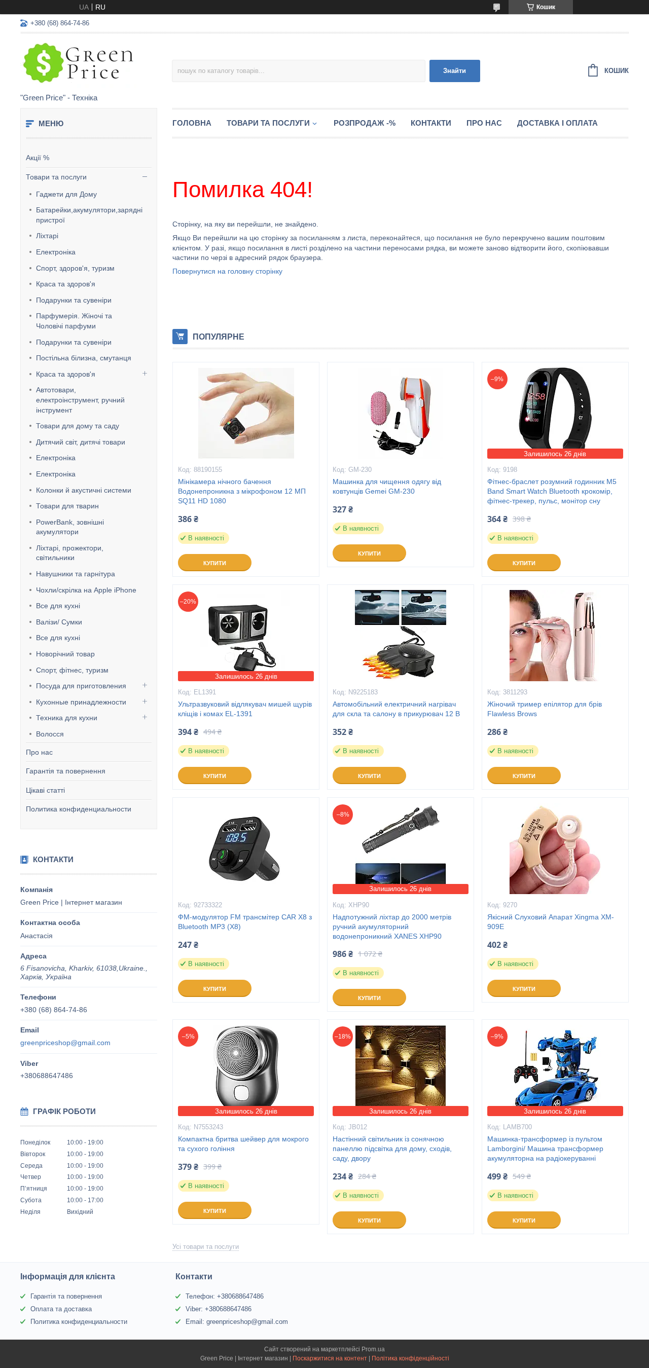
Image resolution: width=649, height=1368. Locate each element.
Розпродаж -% (364, 123)
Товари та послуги (56, 177)
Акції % (37, 158)
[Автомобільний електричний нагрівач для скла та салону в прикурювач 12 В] (400, 635)
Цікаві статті (45, 790)
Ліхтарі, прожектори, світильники (69, 553)
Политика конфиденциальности (78, 809)
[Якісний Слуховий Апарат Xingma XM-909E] (555, 848)
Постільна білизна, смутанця (83, 358)
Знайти (454, 71)
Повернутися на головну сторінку (227, 271)
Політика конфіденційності (410, 1358)
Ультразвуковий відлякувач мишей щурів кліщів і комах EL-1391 (245, 709)
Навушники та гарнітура (75, 574)
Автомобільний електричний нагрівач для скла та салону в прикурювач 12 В (396, 709)
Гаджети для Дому (66, 194)
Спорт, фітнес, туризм (72, 670)
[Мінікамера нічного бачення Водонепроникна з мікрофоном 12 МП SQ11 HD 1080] (246, 413)
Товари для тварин (67, 506)
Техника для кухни (66, 718)
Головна (191, 123)
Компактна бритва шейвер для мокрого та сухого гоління (243, 1144)
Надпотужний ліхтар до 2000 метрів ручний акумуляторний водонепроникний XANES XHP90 (392, 926)
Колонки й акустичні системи (83, 490)
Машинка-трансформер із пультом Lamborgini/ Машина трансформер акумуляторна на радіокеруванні (545, 1148)
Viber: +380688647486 (218, 1309)
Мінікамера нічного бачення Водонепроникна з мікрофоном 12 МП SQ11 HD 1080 (242, 491)
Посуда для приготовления (81, 686)
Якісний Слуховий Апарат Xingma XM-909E (550, 922)
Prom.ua (373, 1349)
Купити (214, 563)
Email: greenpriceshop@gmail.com (237, 1321)
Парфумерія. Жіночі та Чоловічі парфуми (74, 321)
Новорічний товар (65, 654)
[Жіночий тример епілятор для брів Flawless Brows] (555, 635)
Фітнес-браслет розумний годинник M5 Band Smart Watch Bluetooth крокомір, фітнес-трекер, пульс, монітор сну (552, 491)
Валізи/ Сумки (59, 622)
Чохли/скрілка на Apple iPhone (86, 590)
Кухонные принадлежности (81, 702)
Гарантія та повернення (65, 771)
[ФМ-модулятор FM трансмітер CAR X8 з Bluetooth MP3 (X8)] (246, 848)
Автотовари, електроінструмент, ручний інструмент (80, 400)
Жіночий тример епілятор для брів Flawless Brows (544, 709)
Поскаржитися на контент (330, 1358)
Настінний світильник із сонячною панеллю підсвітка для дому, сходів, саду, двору (392, 1148)
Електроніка (56, 252)
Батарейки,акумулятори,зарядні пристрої (89, 215)
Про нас (39, 752)
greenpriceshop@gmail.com (65, 1043)
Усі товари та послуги (205, 1246)
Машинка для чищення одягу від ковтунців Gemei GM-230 (387, 486)
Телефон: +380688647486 (225, 1296)
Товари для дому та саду (77, 426)
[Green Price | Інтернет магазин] (96, 64)
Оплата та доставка (61, 1309)
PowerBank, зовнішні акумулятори (70, 527)
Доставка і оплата (557, 123)
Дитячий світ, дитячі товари (80, 442)
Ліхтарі (47, 236)
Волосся (50, 734)
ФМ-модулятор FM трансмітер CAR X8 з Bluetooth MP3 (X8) (245, 922)
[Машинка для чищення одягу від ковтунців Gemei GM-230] (400, 413)
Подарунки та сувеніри (74, 300)
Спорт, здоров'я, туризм (75, 268)
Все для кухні (58, 606)
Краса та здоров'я (65, 284)
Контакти (431, 123)
